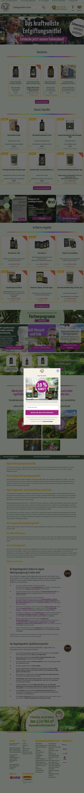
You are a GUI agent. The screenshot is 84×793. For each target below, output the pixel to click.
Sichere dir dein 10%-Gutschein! (42, 412)
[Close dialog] (58, 371)
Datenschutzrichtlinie (48, 421)
